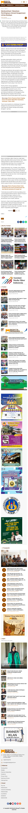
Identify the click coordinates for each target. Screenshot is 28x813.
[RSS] (20, 804)
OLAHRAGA (4, 793)
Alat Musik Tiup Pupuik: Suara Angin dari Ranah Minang (16, 697)
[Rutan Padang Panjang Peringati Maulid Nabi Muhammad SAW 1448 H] (4, 339)
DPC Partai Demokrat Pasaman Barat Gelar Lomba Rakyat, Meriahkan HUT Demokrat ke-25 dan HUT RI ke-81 (16, 594)
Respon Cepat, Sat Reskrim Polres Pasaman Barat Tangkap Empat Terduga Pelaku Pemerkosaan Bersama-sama (7, 257)
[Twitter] (21, 222)
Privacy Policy (4, 776)
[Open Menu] (24, 2)
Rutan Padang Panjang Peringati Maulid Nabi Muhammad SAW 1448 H (18, 338)
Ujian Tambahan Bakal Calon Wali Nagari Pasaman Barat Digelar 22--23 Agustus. (16, 579)
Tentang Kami (4, 768)
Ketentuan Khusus (5, 778)
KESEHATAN (4, 797)
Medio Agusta (4, 17)
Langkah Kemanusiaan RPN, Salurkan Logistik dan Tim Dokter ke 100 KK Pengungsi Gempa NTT (18, 370)
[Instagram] (18, 804)
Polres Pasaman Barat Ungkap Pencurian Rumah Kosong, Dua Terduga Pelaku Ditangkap (20, 273)
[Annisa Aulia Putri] (3, 697)
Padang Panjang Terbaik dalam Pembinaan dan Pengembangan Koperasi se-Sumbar (17, 346)
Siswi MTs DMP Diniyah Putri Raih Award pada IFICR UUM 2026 (17, 291)
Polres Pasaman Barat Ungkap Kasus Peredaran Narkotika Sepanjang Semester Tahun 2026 (13, 100)
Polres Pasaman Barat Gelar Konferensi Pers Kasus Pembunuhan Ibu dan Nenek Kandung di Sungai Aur (13, 187)
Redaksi (3, 770)
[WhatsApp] (26, 222)
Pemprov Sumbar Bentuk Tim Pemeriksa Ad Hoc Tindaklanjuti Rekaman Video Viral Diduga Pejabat (18, 354)
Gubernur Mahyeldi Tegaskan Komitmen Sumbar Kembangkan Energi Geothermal (15, 609)
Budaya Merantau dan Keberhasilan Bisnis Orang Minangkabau (16, 709)
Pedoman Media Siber (6, 772)
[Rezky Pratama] (3, 710)
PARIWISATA (4, 787)
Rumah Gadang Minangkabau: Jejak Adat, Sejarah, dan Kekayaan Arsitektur (17, 703)
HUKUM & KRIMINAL (6, 789)
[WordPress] (15, 804)
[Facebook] (18, 222)
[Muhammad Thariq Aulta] (3, 703)
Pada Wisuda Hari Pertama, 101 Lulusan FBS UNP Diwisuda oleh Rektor (15, 574)
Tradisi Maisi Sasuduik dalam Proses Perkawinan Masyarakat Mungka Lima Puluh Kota (16, 716)
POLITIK (3, 785)
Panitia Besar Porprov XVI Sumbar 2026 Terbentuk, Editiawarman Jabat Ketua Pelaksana (18, 323)
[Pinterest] (13, 804)
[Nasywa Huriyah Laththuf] (3, 691)
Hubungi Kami (4, 780)
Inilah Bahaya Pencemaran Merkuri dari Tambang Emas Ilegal (17, 684)
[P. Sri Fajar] (3, 678)
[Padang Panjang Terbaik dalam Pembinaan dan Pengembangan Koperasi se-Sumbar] (4, 347)
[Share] (26, 18)
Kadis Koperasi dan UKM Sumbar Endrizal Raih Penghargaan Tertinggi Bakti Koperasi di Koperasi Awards (16, 569)
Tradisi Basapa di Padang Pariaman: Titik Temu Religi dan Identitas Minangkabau (16, 722)
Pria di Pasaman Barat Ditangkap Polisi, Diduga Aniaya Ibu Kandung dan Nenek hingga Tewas (7, 273)
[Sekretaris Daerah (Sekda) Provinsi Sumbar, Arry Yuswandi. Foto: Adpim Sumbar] (4, 355)
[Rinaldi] (3, 672)
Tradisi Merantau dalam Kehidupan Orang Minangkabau (16, 690)
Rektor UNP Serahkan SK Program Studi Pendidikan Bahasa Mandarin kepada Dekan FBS (17, 362)
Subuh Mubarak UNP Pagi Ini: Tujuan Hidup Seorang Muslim (18, 299)
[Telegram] (23, 222)
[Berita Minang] (7, 1)
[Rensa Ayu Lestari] (3, 685)
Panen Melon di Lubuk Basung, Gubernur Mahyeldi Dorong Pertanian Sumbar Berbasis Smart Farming (16, 604)
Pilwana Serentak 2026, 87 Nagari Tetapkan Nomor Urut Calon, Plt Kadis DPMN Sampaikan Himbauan (17, 307)
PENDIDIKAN (4, 791)
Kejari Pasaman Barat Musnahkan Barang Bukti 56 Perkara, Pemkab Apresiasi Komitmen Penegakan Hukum (21, 257)
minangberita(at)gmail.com (9, 762)
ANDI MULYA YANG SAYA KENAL (15, 678)
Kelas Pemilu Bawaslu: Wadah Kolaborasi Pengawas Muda (14, 671)
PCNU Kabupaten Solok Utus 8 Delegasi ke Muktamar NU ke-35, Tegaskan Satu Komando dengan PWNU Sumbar (15, 584)
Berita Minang (15, 808)
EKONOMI (3, 795)
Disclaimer (3, 774)
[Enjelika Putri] (3, 716)
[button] (22, 2)
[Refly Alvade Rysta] (3, 722)
